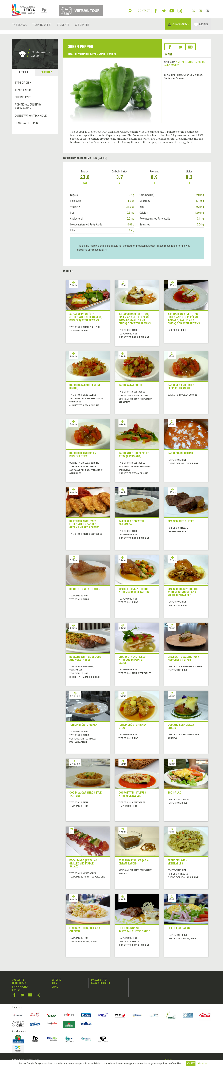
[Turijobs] (52, 1023)
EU (200, 11)
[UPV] (103, 1039)
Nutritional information (90, 54)
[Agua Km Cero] (18, 1023)
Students (63, 24)
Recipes (203, 24)
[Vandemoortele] (137, 1015)
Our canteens (180, 24)
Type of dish (23, 82)
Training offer (41, 24)
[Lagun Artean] (154, 1015)
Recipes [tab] (23, 72)
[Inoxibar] (205, 1015)
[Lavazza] (86, 1023)
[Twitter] (164, 11)
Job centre (82, 24)
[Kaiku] (86, 1015)
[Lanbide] (52, 1039)
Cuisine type (23, 97)
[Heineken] (52, 1015)
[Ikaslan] (86, 1039)
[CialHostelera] (69, 1015)
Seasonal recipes (26, 123)
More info (202, 1063)
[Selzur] (103, 1015)
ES (193, 11)
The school (19, 24)
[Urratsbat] (18, 1049)
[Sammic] (18, 1015)
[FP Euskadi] (35, 1039)
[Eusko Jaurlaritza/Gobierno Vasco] (18, 1039)
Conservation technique (31, 115)
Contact (17, 990)
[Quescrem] (35, 1024)
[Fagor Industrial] (120, 1015)
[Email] (190, 47)
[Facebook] (155, 11)
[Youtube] (172, 11)
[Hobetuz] (69, 1039)
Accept (190, 1063)
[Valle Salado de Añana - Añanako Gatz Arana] (188, 1015)
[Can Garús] (171, 1015)
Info (70, 54)
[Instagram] (180, 11)
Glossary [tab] (46, 72)
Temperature (23, 90)
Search (129, 10)
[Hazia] (35, 1015)
